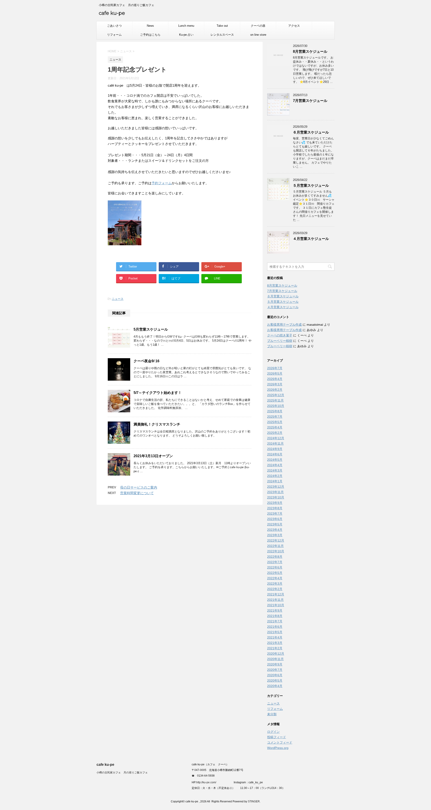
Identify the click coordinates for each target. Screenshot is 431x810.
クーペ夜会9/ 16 (146, 361)
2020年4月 (274, 686)
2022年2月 (274, 589)
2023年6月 (274, 519)
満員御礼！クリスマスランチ (157, 424)
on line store (258, 34)
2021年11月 (275, 599)
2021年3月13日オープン (153, 456)
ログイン (273, 731)
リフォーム (114, 34)
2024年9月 (274, 449)
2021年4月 (274, 637)
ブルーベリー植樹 (279, 340)
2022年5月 (274, 573)
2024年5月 (274, 459)
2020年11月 (275, 659)
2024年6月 (274, 454)
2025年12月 (275, 395)
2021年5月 (274, 632)
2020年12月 (275, 653)
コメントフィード (279, 742)
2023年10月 (275, 497)
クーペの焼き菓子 (279, 335)
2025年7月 (274, 416)
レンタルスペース (222, 34)
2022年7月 (274, 562)
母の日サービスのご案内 (138, 487)
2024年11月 (275, 443)
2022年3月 (274, 583)
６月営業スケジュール (311, 132)
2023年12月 (275, 486)
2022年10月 (275, 551)
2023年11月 (275, 492)
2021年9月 (274, 610)
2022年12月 (275, 540)
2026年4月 (274, 379)
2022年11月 (275, 546)
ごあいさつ (114, 25)
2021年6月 (274, 626)
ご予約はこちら (150, 34)
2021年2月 (274, 648)
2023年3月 (274, 535)
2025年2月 (274, 433)
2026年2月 (274, 389)
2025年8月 (274, 411)
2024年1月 (274, 481)
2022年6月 (274, 567)
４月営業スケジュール (311, 239)
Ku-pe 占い (186, 34)
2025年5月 (274, 422)
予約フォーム (162, 183)
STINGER (254, 801)
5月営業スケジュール (151, 329)
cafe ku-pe (112, 13)
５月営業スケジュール (311, 185)
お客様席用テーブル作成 (284, 324)
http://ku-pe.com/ (208, 782)
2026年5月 (274, 373)
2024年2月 (274, 476)
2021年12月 (275, 594)
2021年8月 (274, 616)
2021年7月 (274, 621)
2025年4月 (274, 427)
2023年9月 (274, 503)
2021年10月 (275, 605)
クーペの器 (258, 25)
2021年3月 (274, 643)
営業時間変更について (137, 493)
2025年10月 (275, 406)
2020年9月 (274, 664)
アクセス (294, 25)
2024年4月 (274, 465)
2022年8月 (274, 556)
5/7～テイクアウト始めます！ (158, 393)
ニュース (117, 299)
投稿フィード (276, 737)
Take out (222, 25)
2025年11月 (275, 400)
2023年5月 (274, 524)
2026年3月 (274, 384)
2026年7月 (274, 368)
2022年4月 (274, 578)
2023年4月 (274, 529)
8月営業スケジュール (310, 51)
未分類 (272, 714)
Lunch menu (186, 25)
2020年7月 (274, 670)
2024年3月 (274, 470)
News (150, 25)
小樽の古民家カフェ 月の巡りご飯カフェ (122, 772)
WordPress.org (277, 748)
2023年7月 (274, 513)
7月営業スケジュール (310, 101)
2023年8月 (274, 508)
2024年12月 (275, 438)
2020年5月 (274, 680)
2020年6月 (274, 675)
